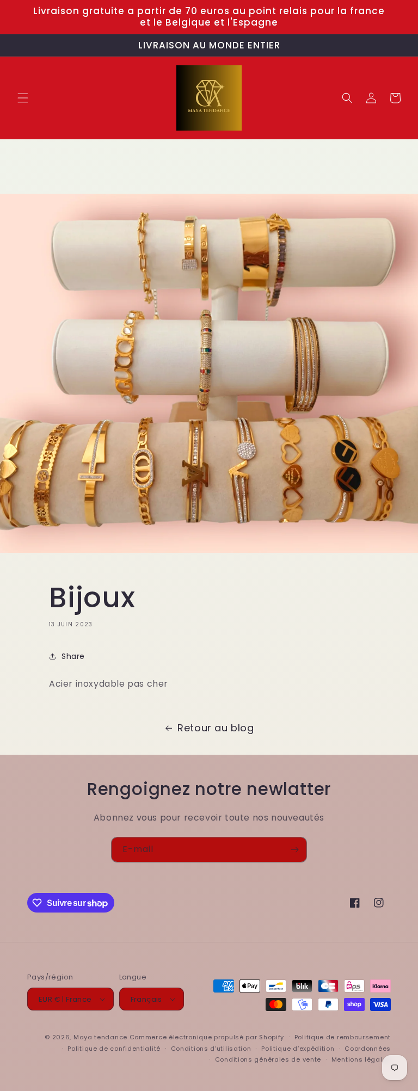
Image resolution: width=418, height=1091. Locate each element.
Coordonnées (368, 1048)
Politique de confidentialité (114, 1048)
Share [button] (73, 656)
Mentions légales (361, 1059)
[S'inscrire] (294, 849)
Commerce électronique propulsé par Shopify (207, 1037)
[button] (23, 98)
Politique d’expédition (297, 1048)
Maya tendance (101, 1037)
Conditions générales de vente (268, 1059)
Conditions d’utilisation (211, 1048)
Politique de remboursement (342, 1037)
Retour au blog (215, 728)
